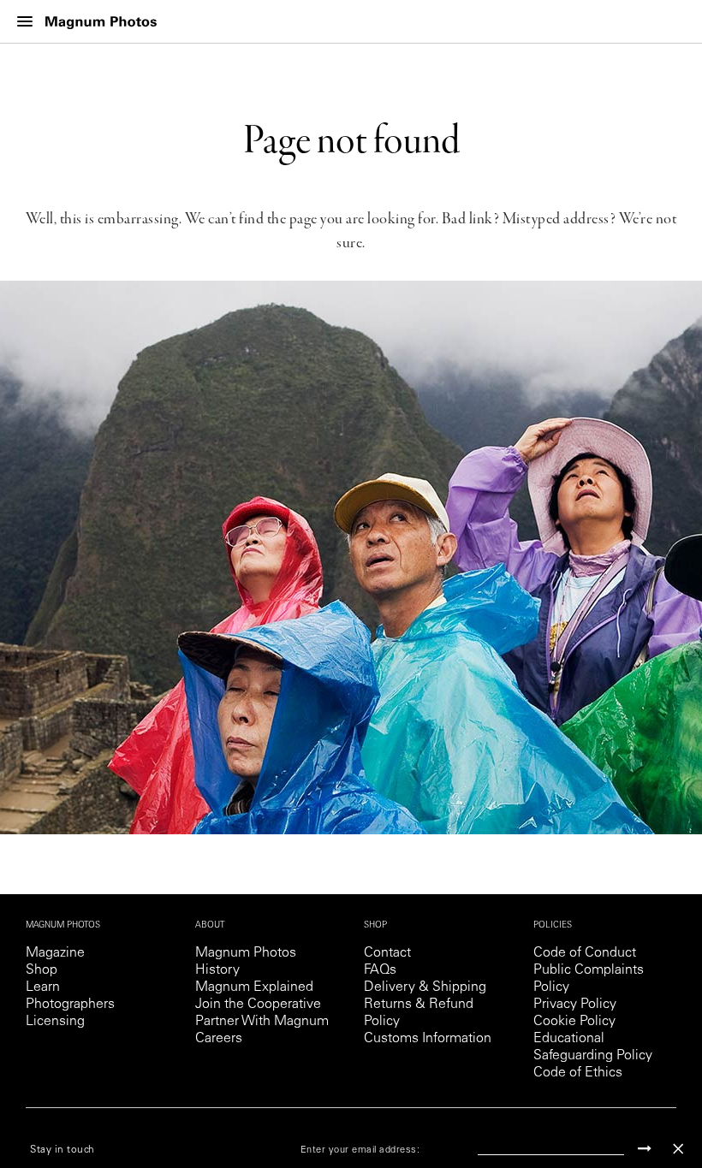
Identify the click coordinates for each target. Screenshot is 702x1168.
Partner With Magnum (262, 1022)
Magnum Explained (254, 987)
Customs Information (427, 1039)
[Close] (678, 1148)
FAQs (380, 970)
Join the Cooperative (258, 1004)
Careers (218, 1039)
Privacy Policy (574, 1004)
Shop (41, 970)
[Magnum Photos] (101, 22)
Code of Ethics (577, 1073)
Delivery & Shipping (425, 987)
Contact (387, 953)
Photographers (70, 1004)
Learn (43, 987)
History (217, 970)
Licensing (55, 1022)
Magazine (55, 953)
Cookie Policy (574, 1022)
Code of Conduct (584, 953)
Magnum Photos (245, 953)
